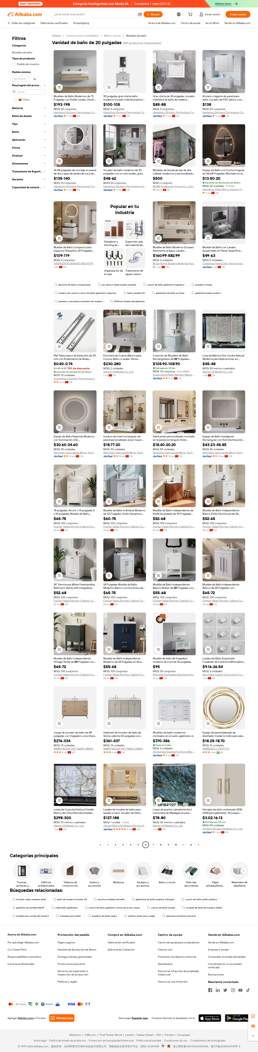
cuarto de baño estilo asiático (201, 899)
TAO (158, 1034)
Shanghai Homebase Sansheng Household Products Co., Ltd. (174, 674)
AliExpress (75, 1034)
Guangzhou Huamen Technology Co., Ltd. (75, 378)
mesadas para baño (70, 916)
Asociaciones (216, 974)
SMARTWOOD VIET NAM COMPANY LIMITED (75, 748)
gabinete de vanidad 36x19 (30, 907)
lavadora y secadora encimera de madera (80, 301)
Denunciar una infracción (173, 981)
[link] (253, 1016)
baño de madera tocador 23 (72, 899)
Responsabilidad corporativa (24, 956)
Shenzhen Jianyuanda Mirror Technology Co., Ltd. (75, 452)
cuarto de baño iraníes (163, 907)
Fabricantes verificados (121, 942)
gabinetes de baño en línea (170, 293)
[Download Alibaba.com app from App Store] (210, 1018)
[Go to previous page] (100, 844)
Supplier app (140, 1018)
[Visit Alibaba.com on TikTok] (248, 990)
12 (191, 844)
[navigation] (29, 441)
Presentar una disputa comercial (177, 956)
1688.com (90, 1034)
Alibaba (56, 35)
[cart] (191, 14)
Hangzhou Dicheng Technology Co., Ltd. (75, 112)
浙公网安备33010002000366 (190, 1046)
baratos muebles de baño (111, 899)
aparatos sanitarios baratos (181, 916)
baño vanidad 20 (136, 293)
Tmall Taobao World (110, 1034)
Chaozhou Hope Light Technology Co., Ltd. (223, 263)
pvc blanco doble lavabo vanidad (119, 284)
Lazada (129, 1034)
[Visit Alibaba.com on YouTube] (240, 990)
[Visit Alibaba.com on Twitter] (225, 990)
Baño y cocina (112, 35)
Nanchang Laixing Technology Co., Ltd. (223, 674)
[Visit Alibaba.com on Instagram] (233, 990)
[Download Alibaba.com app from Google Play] (237, 1018)
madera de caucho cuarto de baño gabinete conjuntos (87, 293)
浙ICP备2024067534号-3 (225, 1046)
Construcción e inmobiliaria (82, 35)
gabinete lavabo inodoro (208, 293)
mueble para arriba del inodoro (32, 916)
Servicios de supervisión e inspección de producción (73, 973)
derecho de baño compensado (74, 284)
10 (176, 844)
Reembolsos (165, 963)
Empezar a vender (218, 949)
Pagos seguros (66, 942)
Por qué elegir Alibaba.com (23, 942)
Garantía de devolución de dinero (77, 949)
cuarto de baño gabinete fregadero (165, 284)
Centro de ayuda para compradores (178, 942)
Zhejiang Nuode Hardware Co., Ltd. (222, 828)
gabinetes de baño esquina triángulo (155, 899)
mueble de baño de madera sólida (204, 907)
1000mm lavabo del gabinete (129, 301)
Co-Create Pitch (17, 949)
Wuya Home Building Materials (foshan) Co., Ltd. (174, 263)
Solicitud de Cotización (121, 949)
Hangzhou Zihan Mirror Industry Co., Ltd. (223, 189)
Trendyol (169, 1034)
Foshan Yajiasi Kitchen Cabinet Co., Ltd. (75, 526)
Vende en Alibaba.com (221, 942)
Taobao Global (144, 1034)
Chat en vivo (165, 949)
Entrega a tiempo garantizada (75, 956)
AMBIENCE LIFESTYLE (215, 748)
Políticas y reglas (67, 981)
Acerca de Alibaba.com (22, 934)
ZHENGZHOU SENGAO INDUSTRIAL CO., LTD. (75, 263)
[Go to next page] (198, 844)
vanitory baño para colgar (141, 916)
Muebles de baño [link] (136, 35)
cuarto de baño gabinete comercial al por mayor (114, 907)
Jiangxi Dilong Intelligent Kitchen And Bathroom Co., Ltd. (124, 825)
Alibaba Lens (25, 1018)
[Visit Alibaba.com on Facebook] (210, 990)
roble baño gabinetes (66, 907)
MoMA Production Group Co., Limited (174, 186)
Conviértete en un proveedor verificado (225, 965)
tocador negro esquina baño (31, 899)
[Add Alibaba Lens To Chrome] (61, 1018)
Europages (184, 1034)
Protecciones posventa (71, 963)
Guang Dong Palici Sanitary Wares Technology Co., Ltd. (174, 374)
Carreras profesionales (21, 963)
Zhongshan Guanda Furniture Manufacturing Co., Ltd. (174, 751)
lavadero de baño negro (104, 916)
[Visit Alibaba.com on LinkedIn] (218, 990)
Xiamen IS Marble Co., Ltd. (118, 371)
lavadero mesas (203, 284)
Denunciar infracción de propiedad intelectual (178, 973)
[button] (139, 14)
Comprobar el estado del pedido (227, 956)
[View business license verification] (163, 1046)
